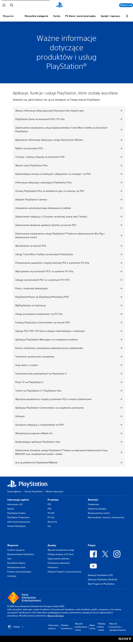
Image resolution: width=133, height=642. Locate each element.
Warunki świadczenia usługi (61, 549)
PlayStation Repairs (16, 562)
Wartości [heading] (93, 499)
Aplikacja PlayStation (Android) (102, 579)
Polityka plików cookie (101, 626)
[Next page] (126, 16)
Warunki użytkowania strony (81, 626)
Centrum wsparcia (16, 549)
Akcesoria (52, 521)
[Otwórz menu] (4, 5)
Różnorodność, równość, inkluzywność (106, 517)
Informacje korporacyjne (18, 521)
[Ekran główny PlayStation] (59, 5)
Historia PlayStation (16, 526)
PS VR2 (51, 513)
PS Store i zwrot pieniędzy (80, 16)
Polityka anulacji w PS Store (61, 554)
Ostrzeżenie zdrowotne (59, 562)
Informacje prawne (53, 627)
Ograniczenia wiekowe (58, 558)
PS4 (49, 508)
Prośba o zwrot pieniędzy (19, 571)
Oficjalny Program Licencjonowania (64, 571)
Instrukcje (11, 576)
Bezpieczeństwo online (99, 513)
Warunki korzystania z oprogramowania (117, 626)
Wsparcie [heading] (12, 545)
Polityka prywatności (67, 627)
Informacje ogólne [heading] (18, 499)
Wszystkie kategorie (36, 16)
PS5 (49, 504)
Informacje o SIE (15, 504)
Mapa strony (92, 627)
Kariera (10, 508)
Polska (16, 627)
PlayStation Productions (18, 517)
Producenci (53, 567)
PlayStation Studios (16, 513)
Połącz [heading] (91, 545)
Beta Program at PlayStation (101, 583)
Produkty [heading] (53, 499)
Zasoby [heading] (52, 545)
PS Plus (51, 517)
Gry (49, 526)
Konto (56, 16)
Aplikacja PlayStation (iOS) (100, 575)
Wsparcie (8, 16)
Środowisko (93, 504)
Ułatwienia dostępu (97, 508)
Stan (9, 558)
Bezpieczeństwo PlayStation (20, 554)
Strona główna (14, 491)
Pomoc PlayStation (33, 491)
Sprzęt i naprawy (110, 16)
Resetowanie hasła (16, 567)
